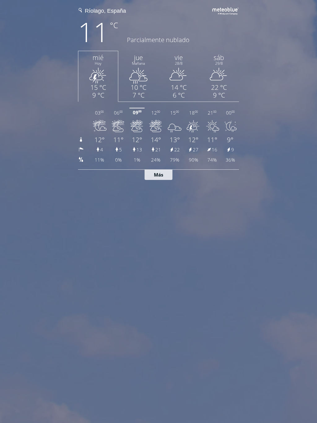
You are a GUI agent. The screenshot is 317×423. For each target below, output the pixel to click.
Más (158, 175)
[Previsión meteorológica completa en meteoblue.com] (225, 10)
